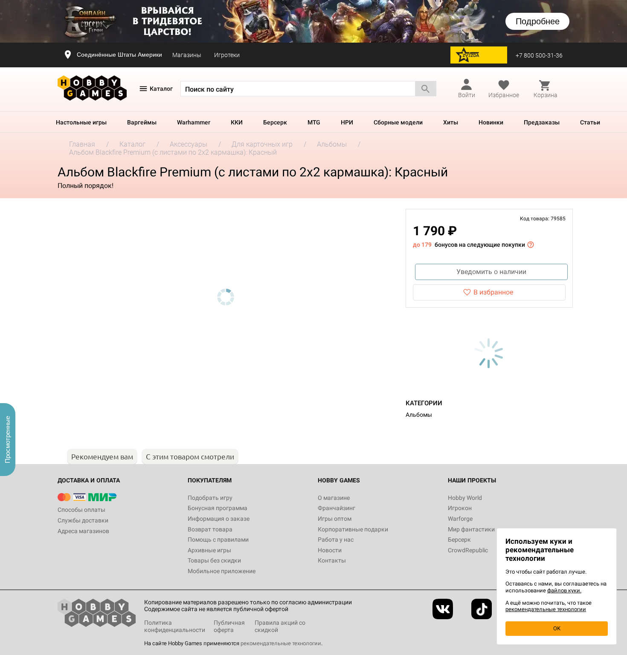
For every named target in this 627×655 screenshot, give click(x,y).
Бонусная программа (217, 508)
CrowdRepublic (468, 550)
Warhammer (193, 122)
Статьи (590, 122)
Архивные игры (209, 550)
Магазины (186, 55)
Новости (330, 550)
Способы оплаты (81, 509)
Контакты (332, 560)
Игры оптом (334, 518)
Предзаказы (542, 122)
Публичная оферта (229, 626)
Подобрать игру (210, 497)
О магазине (334, 497)
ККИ (237, 122)
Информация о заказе (219, 518)
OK (556, 628)
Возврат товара (210, 529)
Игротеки (227, 55)
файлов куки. (564, 590)
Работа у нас (336, 539)
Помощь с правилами (218, 539)
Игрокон (460, 508)
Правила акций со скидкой (280, 626)
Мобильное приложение (221, 571)
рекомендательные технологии (281, 643)
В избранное (493, 292)
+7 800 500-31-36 (539, 55)
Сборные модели (398, 122)
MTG (314, 122)
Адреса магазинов (83, 531)
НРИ (347, 122)
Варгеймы (142, 122)
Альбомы (419, 414)
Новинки (491, 122)
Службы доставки (83, 520)
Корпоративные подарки (353, 529)
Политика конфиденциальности (174, 626)
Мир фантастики (471, 529)
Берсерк (275, 122)
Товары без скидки (214, 560)
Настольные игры (81, 122)
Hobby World (465, 497)
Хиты (450, 122)
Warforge (460, 518)
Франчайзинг (336, 508)
